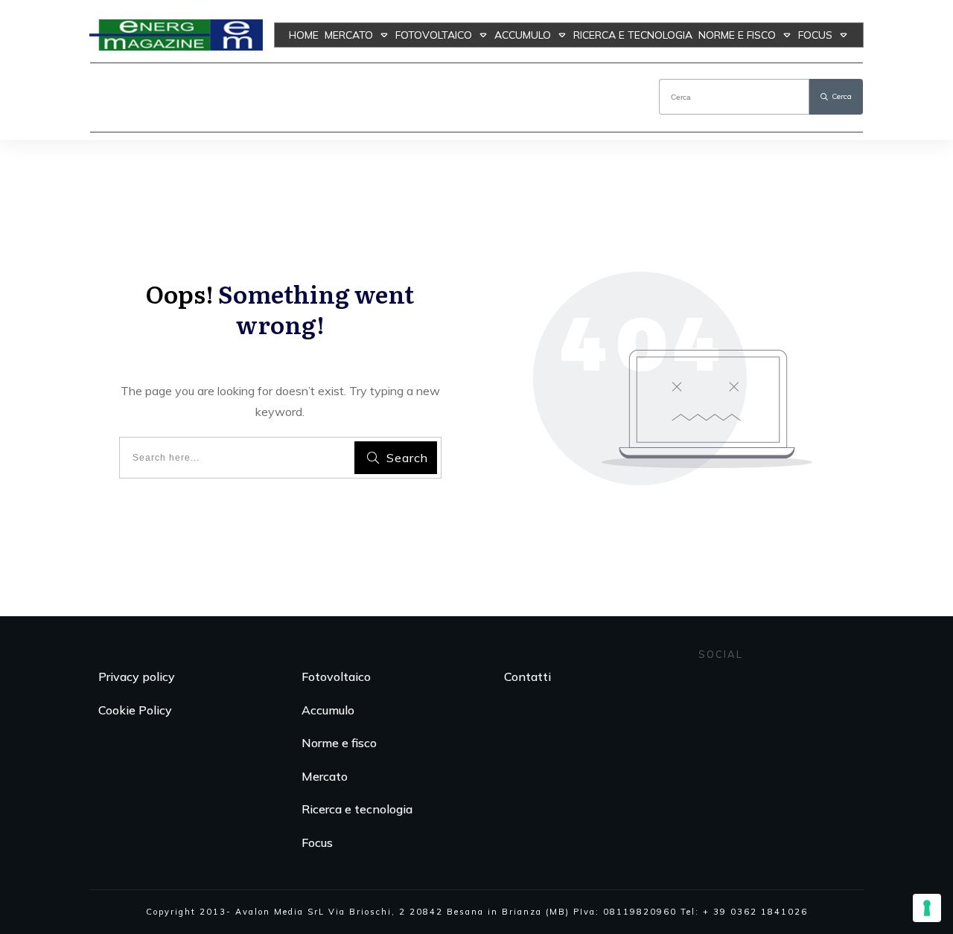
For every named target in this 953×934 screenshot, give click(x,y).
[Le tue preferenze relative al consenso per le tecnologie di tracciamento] (927, 908)
